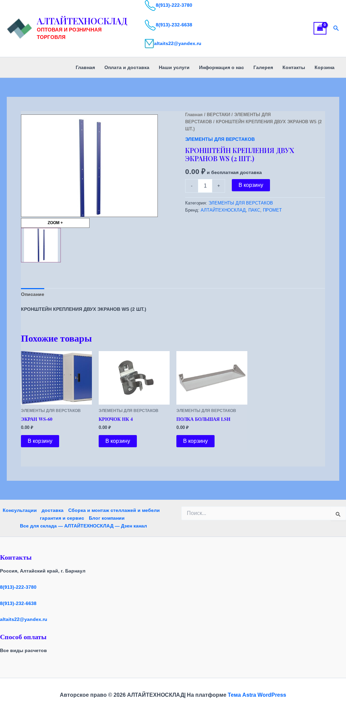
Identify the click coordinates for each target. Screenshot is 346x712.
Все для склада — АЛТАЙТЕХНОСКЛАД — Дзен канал (83, 525)
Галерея (263, 67)
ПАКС (254, 210)
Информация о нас (221, 67)
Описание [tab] (32, 294)
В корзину (251, 185)
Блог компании (107, 518)
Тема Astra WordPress (257, 695)
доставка (53, 510)
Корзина (325, 67)
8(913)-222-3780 (174, 5)
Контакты (293, 67)
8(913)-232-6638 (174, 24)
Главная (85, 67)
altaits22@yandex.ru (177, 43)
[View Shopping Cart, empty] (320, 28)
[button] (336, 28)
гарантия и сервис (62, 518)
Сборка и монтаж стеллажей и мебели (114, 510)
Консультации (20, 510)
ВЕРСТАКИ (218, 114)
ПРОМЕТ (272, 210)
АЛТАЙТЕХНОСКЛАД (82, 21)
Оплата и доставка (126, 67)
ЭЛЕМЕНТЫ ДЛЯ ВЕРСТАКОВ (220, 139)
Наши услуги (174, 67)
